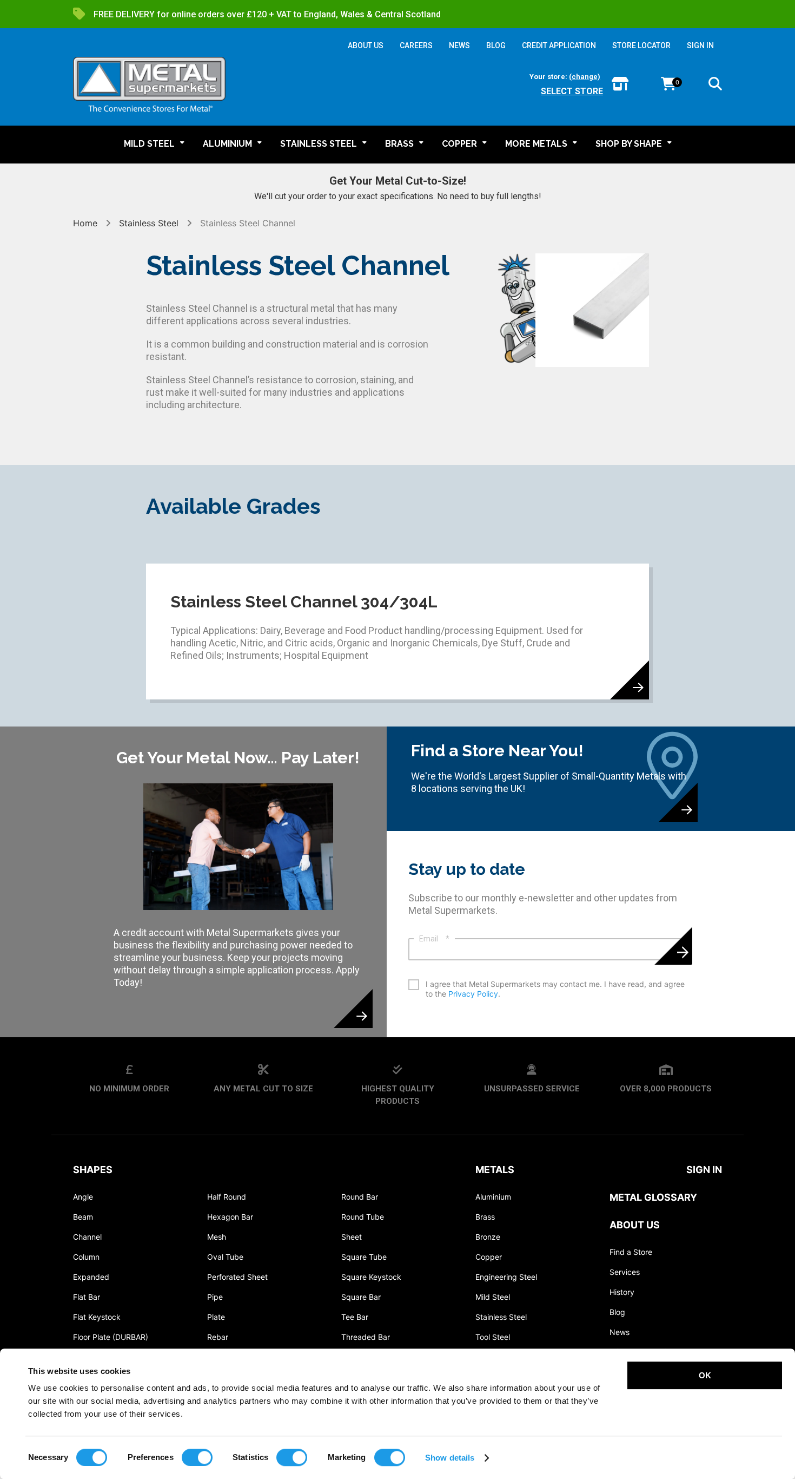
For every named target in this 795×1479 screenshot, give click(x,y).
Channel (87, 1236)
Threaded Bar (365, 1336)
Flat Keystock (97, 1316)
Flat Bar (86, 1296)
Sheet (351, 1236)
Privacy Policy (473, 993)
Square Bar (361, 1296)
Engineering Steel (506, 1276)
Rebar (217, 1336)
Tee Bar (354, 1316)
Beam (83, 1216)
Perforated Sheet (237, 1276)
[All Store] (620, 84)
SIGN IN (700, 45)
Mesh (216, 1236)
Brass (485, 1216)
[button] (715, 85)
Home (86, 223)
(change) (584, 77)
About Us (635, 1225)
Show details (449, 1457)
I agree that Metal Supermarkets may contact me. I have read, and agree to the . (555, 988)
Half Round (226, 1196)
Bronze (487, 1236)
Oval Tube (225, 1256)
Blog (617, 1312)
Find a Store (631, 1252)
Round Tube (362, 1216)
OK (705, 1375)
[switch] (197, 1457)
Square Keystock (371, 1276)
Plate (216, 1316)
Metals (494, 1169)
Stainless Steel (148, 223)
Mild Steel (492, 1296)
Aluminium (493, 1196)
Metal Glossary (653, 1197)
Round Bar (359, 1196)
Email (434, 938)
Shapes (92, 1169)
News (620, 1332)
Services (625, 1272)
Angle (83, 1196)
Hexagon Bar (230, 1216)
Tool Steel (492, 1336)
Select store (572, 91)
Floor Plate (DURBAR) (110, 1336)
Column (86, 1256)
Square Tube (364, 1256)
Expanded (91, 1276)
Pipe (215, 1296)
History (622, 1292)
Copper (488, 1256)
